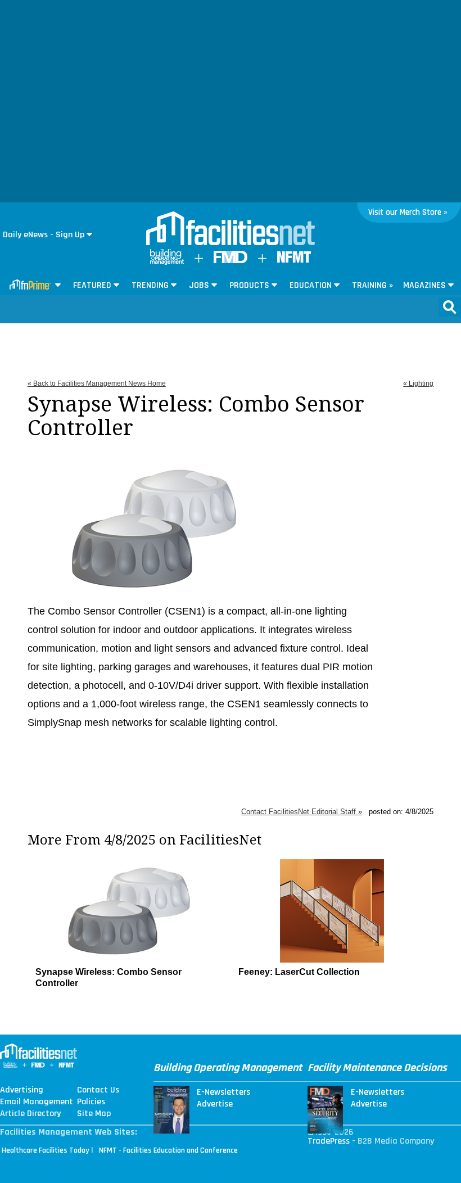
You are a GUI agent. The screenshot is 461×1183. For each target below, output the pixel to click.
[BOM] (167, 262)
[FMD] (230, 261)
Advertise (215, 1104)
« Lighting (418, 383)
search (450, 307)
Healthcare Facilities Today (45, 1150)
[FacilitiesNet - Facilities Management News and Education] (230, 229)
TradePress (329, 1141)
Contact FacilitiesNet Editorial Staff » (301, 811)
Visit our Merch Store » (408, 212)
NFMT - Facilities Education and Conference (168, 1150)
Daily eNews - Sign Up (43, 235)
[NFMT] (294, 260)
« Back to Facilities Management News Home (97, 383)
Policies (91, 1102)
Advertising (21, 1090)
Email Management (36, 1102)
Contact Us (98, 1090)
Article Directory (30, 1113)
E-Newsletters (223, 1092)
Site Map (94, 1113)
